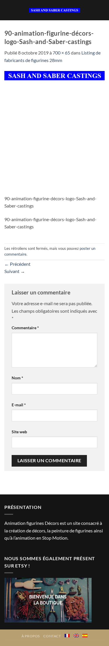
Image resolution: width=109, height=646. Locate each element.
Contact (52, 636)
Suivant (14, 271)
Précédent (17, 264)
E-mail (19, 404)
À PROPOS (31, 636)
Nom (17, 377)
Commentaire (25, 327)
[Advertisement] (54, 137)
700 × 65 (61, 52)
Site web (19, 431)
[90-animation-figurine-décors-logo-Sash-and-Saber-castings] (54, 75)
